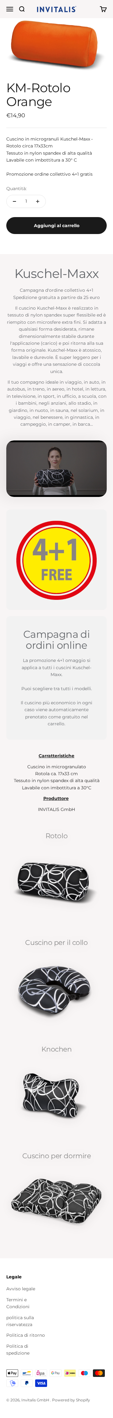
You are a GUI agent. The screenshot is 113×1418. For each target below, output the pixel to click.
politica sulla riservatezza (20, 1321)
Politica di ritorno (25, 1335)
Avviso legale (20, 1289)
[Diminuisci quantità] (14, 201)
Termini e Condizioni (18, 1303)
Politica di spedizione (18, 1349)
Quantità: (16, 188)
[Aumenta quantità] (38, 201)
